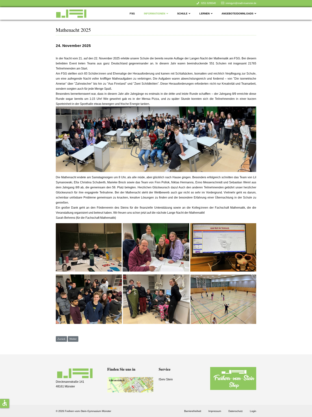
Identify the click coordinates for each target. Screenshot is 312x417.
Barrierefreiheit (192, 411)
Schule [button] (182, 13)
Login (253, 411)
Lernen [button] (204, 13)
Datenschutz (235, 411)
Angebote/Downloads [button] (237, 13)
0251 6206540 (208, 3)
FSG (132, 13)
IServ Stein (166, 379)
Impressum (214, 411)
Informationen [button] (154, 13)
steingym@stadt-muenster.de (241, 3)
